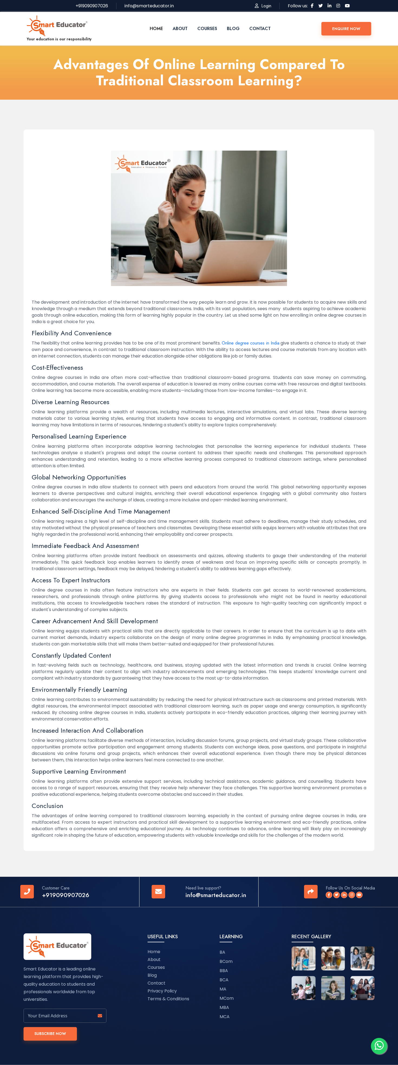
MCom (227, 998)
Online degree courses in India (250, 343)
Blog (233, 28)
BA (222, 952)
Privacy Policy (162, 990)
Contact (260, 28)
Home (156, 28)
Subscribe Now (50, 1033)
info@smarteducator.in (215, 894)
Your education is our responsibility (59, 39)
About (180, 28)
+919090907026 (65, 894)
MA (223, 989)
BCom (226, 961)
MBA (224, 1007)
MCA (225, 1017)
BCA (224, 980)
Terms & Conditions (168, 998)
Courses (207, 28)
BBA (224, 970)
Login (265, 6)
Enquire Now (346, 28)
